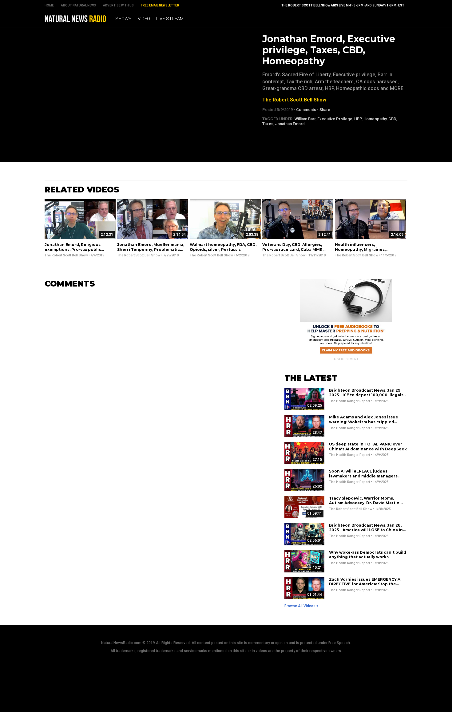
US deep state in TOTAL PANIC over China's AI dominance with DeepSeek (368, 446)
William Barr (305, 119)
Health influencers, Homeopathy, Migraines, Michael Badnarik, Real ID (361, 249)
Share (324, 109)
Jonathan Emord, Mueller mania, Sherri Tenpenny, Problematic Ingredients (150, 249)
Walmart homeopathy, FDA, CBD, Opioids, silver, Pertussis (223, 247)
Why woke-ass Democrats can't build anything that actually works (367, 555)
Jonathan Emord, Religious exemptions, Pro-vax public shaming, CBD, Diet (73, 249)
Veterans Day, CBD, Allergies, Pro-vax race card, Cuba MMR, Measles (292, 249)
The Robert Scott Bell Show (294, 100)
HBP (358, 119)
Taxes (267, 123)
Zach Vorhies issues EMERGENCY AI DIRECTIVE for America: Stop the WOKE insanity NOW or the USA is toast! (365, 586)
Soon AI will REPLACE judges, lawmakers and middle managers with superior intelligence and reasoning (363, 478)
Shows (123, 19)
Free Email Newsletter (160, 5)
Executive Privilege (334, 119)
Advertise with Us (118, 5)
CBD (392, 119)
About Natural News (78, 5)
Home (49, 5)
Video (144, 19)
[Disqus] (155, 370)
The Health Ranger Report (349, 401)
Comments (306, 109)
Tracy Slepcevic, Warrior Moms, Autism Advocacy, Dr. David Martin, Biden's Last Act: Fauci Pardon (364, 503)
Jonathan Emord (290, 123)
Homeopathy (375, 119)
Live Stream (170, 19)
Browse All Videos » (301, 606)
